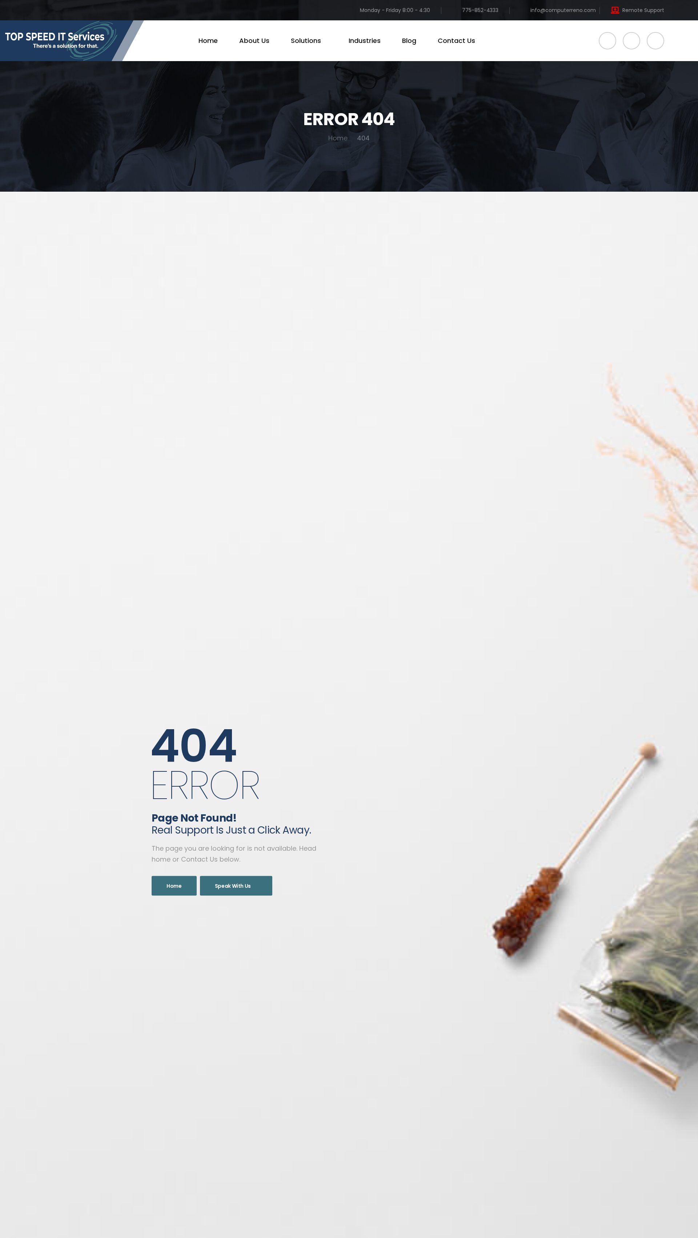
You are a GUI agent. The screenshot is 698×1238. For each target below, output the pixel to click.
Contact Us (456, 40)
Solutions (306, 40)
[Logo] (72, 40)
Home (208, 40)
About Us (254, 40)
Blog (409, 40)
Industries (365, 40)
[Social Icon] (607, 40)
